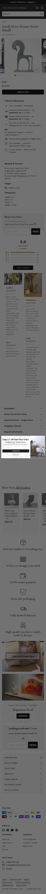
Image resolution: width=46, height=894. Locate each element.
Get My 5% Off (16, 451)
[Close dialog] (43, 437)
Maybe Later (16, 454)
